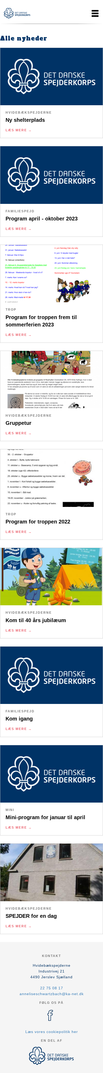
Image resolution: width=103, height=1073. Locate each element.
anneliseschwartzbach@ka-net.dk (52, 994)
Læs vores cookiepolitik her (51, 1032)
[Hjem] (17, 13)
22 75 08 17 (51, 988)
